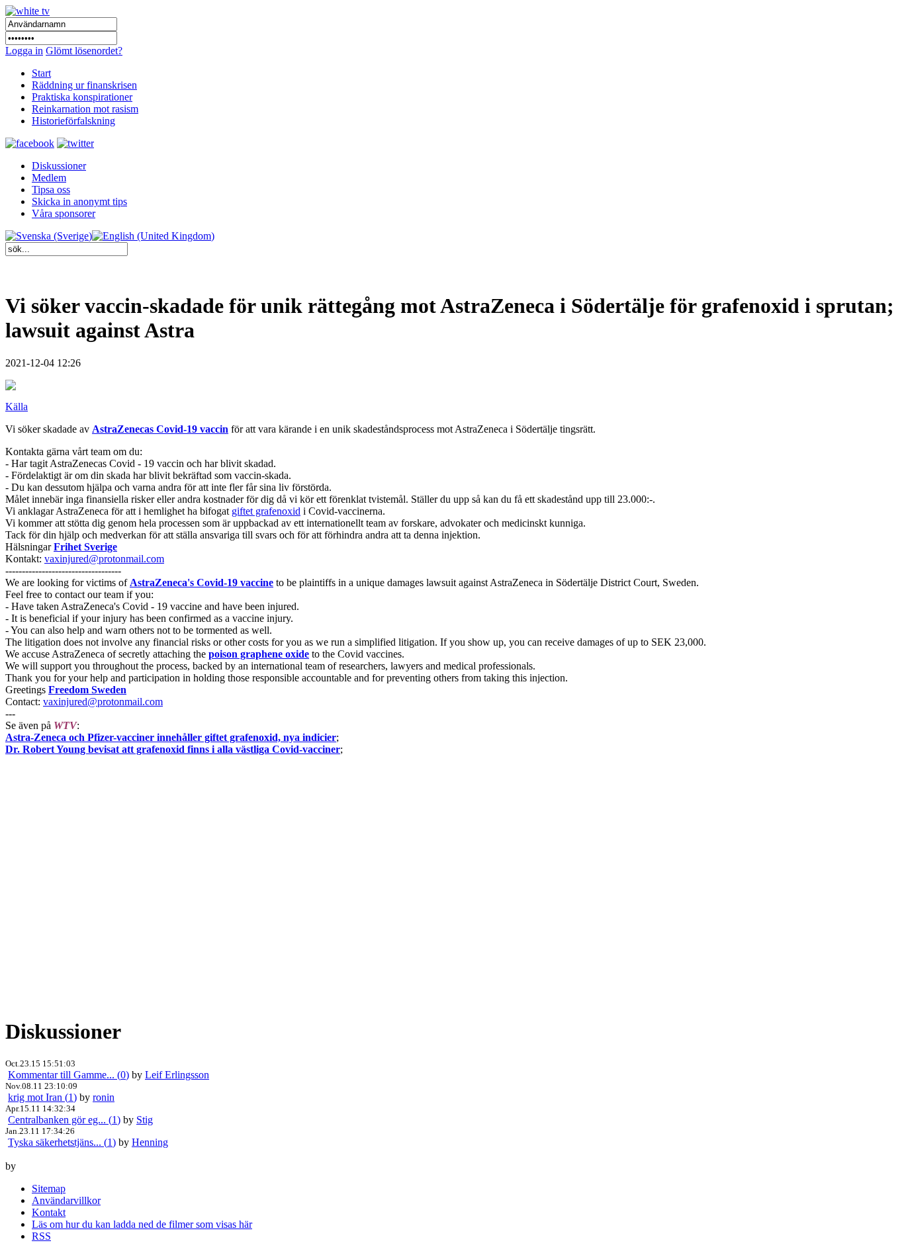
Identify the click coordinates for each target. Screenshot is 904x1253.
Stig (144, 1119)
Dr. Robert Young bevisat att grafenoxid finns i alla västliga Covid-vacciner (172, 749)
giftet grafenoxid (266, 511)
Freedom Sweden (87, 689)
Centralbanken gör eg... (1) (64, 1119)
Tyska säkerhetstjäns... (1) (62, 1142)
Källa (16, 406)
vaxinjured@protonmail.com (104, 558)
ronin (103, 1097)
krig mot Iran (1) (42, 1097)
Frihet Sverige (85, 546)
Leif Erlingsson (177, 1074)
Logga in (24, 50)
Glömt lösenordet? (84, 50)
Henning (150, 1142)
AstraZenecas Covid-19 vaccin (160, 429)
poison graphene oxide (258, 654)
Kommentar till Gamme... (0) (68, 1074)
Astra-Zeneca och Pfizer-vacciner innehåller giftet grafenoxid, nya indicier (170, 737)
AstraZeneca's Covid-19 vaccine (201, 582)
